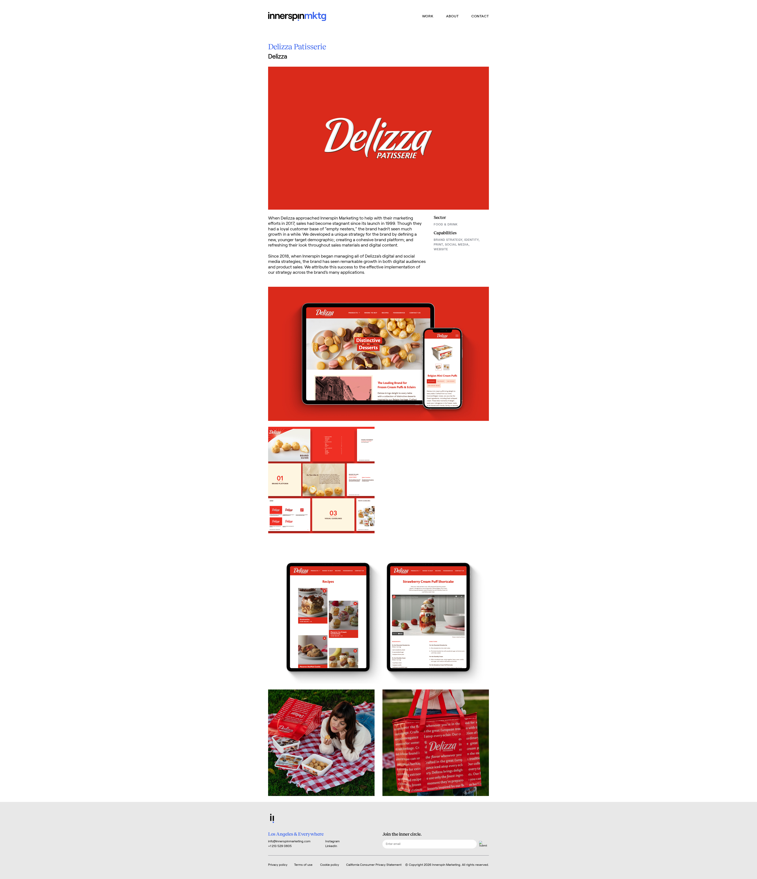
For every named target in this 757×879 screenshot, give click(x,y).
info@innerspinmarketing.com (289, 841)
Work (428, 16)
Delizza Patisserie (297, 46)
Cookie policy (329, 864)
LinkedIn (331, 846)
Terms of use (303, 864)
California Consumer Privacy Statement (374, 864)
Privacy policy (277, 864)
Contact (480, 16)
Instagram (332, 841)
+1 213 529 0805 (280, 846)
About (452, 16)
